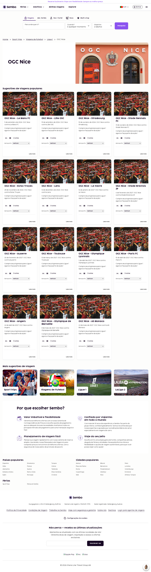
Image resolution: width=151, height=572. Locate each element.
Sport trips (17, 39)
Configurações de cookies (77, 518)
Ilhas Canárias (56, 472)
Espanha (6, 463)
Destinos (37, 7)
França (29, 466)
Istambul (103, 472)
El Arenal (128, 472)
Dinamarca (30, 463)
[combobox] (44, 27)
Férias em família (32, 484)
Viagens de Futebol (34, 39)
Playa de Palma (81, 466)
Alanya (78, 463)
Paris (126, 463)
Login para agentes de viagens (131, 510)
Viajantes (97, 25)
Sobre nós (101, 510)
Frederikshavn (105, 469)
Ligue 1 (50, 39)
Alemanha (6, 469)
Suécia (29, 469)
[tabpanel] (75, 25)
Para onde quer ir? (32, 24)
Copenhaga (80, 472)
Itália (4, 466)
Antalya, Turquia (130, 475)
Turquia (54, 463)
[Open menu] (146, 7)
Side (77, 475)
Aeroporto (8, 143)
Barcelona (103, 466)
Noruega (30, 475)
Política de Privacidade (17, 510)
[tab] (29, 18)
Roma (78, 469)
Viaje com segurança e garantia (82, 510)
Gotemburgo (129, 469)
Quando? (70, 25)
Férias (23, 7)
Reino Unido (31, 472)
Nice (101, 475)
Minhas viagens (56, 7)
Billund (102, 463)
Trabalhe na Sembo (57, 510)
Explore (72, 7)
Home (5, 39)
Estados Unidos (8, 472)
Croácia (54, 475)
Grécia (54, 466)
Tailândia (55, 469)
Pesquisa (121, 25)
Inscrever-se (95, 543)
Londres (127, 466)
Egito (4, 475)
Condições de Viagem (37, 510)
